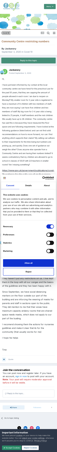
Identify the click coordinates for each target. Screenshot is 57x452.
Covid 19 (28, 52)
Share (14, 407)
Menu (49, 6)
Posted (20, 73)
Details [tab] (28, 185)
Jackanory (10, 48)
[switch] (50, 235)
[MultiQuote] (4, 359)
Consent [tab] (10, 185)
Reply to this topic (28, 60)
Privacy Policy (40, 441)
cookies (19, 435)
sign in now (21, 376)
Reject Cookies (30, 448)
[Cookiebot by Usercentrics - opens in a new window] (42, 178)
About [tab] (47, 185)
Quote (10, 359)
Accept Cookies (12, 448)
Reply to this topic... (15, 393)
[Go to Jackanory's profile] (4, 71)
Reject (28, 271)
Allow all (28, 263)
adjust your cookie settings (33, 438)
